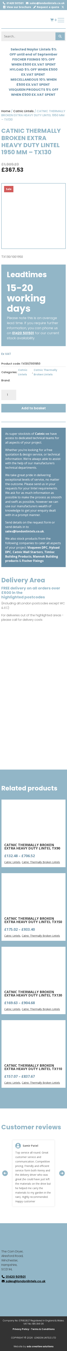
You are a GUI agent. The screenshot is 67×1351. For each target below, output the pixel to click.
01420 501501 (15, 3)
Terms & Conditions (43, 1329)
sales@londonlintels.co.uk (47, 3)
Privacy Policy (21, 1329)
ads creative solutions (40, 1346)
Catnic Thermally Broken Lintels (45, 372)
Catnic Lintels (23, 111)
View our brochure (18, 7)
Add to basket (33, 408)
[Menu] (61, 20)
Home (5, 111)
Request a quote (47, 7)
